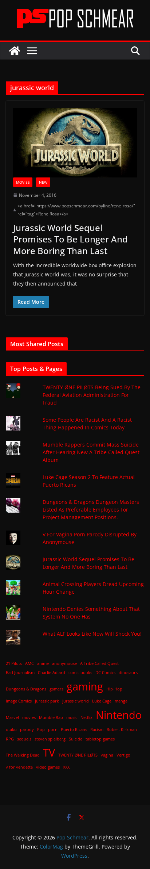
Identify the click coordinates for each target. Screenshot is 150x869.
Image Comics (19, 701)
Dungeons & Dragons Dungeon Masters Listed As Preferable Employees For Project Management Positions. (91, 509)
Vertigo (123, 755)
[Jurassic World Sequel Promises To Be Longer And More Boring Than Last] (75, 142)
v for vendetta (19, 767)
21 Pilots (14, 663)
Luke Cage (101, 701)
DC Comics (105, 672)
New (43, 182)
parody (27, 729)
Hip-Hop (114, 689)
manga (121, 701)
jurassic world (75, 701)
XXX (66, 767)
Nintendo (119, 715)
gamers (56, 689)
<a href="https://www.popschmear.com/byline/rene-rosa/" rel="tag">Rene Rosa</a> (76, 210)
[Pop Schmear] (14, 51)
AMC (29, 663)
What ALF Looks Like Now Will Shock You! (92, 633)
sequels (24, 739)
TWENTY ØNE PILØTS (78, 755)
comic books (80, 672)
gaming (85, 686)
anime (43, 663)
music (71, 717)
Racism (96, 729)
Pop (41, 729)
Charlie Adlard (51, 672)
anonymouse (64, 663)
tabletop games (100, 739)
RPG (10, 739)
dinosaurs (128, 672)
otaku (11, 729)
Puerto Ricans (74, 729)
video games (48, 767)
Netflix (86, 717)
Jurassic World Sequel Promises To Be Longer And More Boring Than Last (70, 239)
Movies (22, 182)
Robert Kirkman (122, 729)
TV (49, 752)
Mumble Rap (51, 717)
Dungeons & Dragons (26, 689)
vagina (107, 755)
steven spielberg (50, 739)
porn (53, 729)
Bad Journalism (20, 672)
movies (29, 717)
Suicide (75, 739)
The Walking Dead (23, 755)
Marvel (12, 717)
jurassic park (47, 701)
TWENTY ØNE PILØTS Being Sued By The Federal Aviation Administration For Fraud (92, 395)
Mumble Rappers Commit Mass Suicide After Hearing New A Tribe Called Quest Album (91, 452)
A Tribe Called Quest (99, 663)
